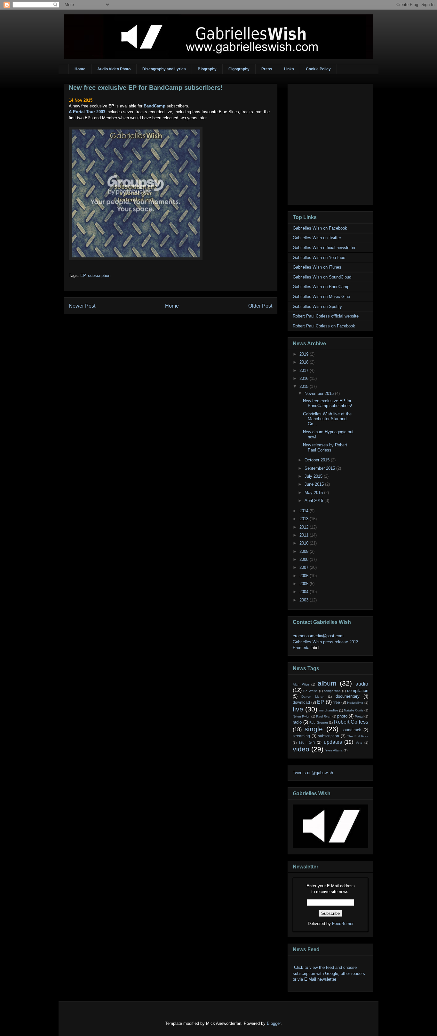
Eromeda (301, 647)
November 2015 (320, 393)
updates (333, 742)
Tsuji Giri (306, 742)
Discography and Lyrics (164, 69)
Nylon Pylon (301, 716)
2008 (304, 559)
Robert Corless (351, 722)
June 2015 (315, 484)
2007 (304, 567)
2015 (304, 386)
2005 (304, 583)
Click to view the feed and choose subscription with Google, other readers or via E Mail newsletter (329, 973)
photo (342, 716)
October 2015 (318, 460)
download (301, 702)
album (327, 683)
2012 (304, 527)
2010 (304, 543)
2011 (304, 535)
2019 (304, 354)
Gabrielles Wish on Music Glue (321, 296)
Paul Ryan (323, 716)
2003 (304, 600)
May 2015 (314, 492)
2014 (304, 510)
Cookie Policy (318, 69)
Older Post (260, 306)
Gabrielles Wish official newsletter (324, 247)
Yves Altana (334, 750)
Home (80, 69)
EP (82, 275)
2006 (304, 575)
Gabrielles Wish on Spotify (317, 306)
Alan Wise (301, 684)
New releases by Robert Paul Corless (325, 447)
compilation (357, 690)
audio (361, 684)
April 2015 (314, 500)
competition (332, 691)
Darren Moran (312, 696)
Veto (359, 742)
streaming (301, 736)
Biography (207, 69)
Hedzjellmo (355, 702)
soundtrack (351, 730)
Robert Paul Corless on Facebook (324, 326)
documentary (348, 696)
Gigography (239, 69)
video (301, 749)
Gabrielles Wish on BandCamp (321, 286)
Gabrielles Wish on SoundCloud (322, 277)
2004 (304, 591)
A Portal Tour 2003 (87, 111)
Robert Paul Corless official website (326, 316)
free (336, 702)
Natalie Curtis (353, 710)
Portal (359, 716)
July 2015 (314, 476)
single (314, 729)
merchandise (328, 710)
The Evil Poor (357, 736)
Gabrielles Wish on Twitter (317, 237)
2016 (304, 378)
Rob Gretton (318, 722)
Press (266, 69)
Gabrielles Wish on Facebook (320, 228)
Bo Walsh (310, 691)
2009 (304, 551)
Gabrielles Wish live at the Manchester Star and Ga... (327, 419)
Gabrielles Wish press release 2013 (325, 642)
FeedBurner (343, 923)
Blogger (274, 1023)
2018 (304, 362)
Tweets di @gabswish (313, 772)
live (298, 709)
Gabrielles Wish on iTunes (317, 267)
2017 (304, 370)
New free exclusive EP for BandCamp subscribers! (146, 87)
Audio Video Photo (114, 69)
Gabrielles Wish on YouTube (319, 257)
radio (297, 722)
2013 (304, 518)
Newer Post (82, 306)
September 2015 (320, 468)
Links (289, 69)
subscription (99, 275)
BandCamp (154, 106)
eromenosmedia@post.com (318, 635)
